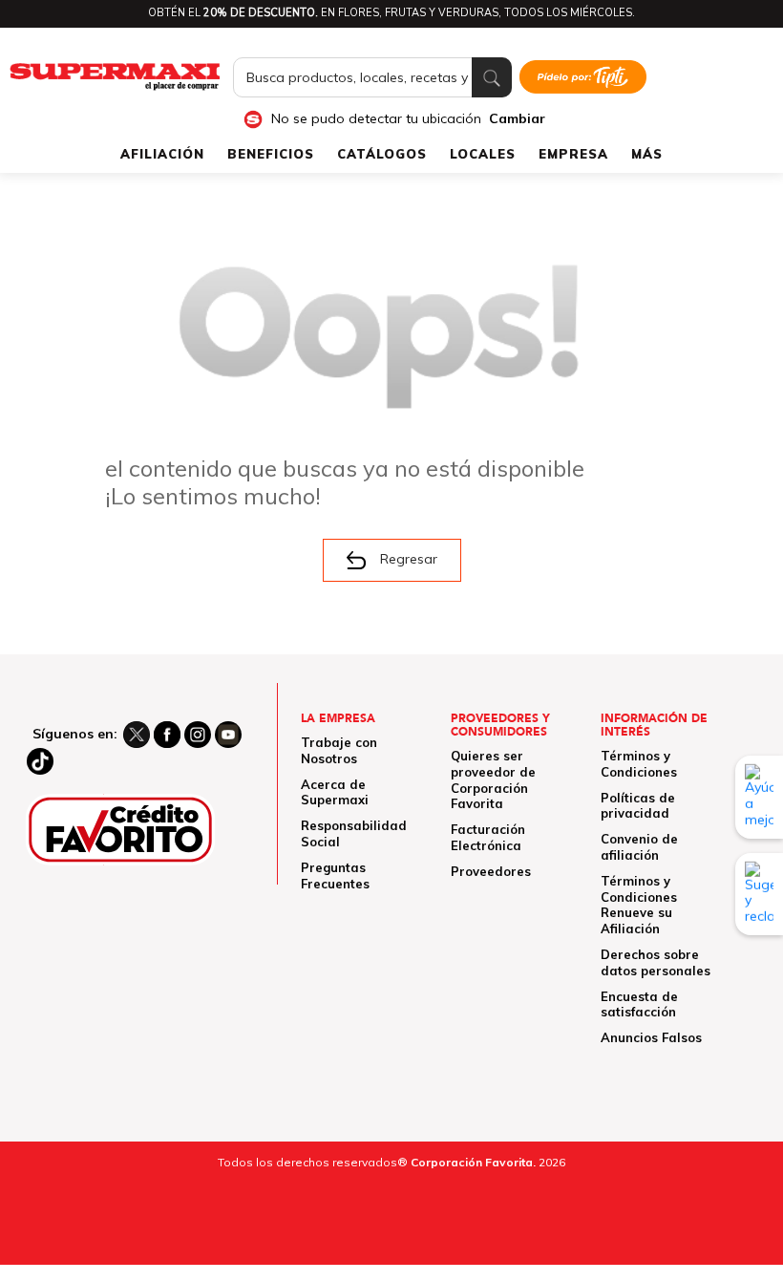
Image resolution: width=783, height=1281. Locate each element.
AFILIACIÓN (162, 153)
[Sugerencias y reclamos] (759, 894)
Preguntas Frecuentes (335, 875)
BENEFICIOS (270, 153)
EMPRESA (573, 153)
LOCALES (483, 153)
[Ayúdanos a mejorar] (759, 797)
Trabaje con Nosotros (339, 750)
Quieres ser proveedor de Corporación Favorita (493, 779)
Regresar (408, 558)
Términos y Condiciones (639, 763)
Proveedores (491, 871)
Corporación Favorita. (473, 1162)
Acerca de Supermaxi (335, 792)
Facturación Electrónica (488, 837)
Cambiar (517, 119)
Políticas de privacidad (638, 806)
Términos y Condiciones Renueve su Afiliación (639, 904)
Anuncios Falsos (651, 1037)
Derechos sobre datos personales (655, 962)
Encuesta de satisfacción (639, 1004)
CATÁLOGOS (382, 153)
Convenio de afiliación (639, 847)
